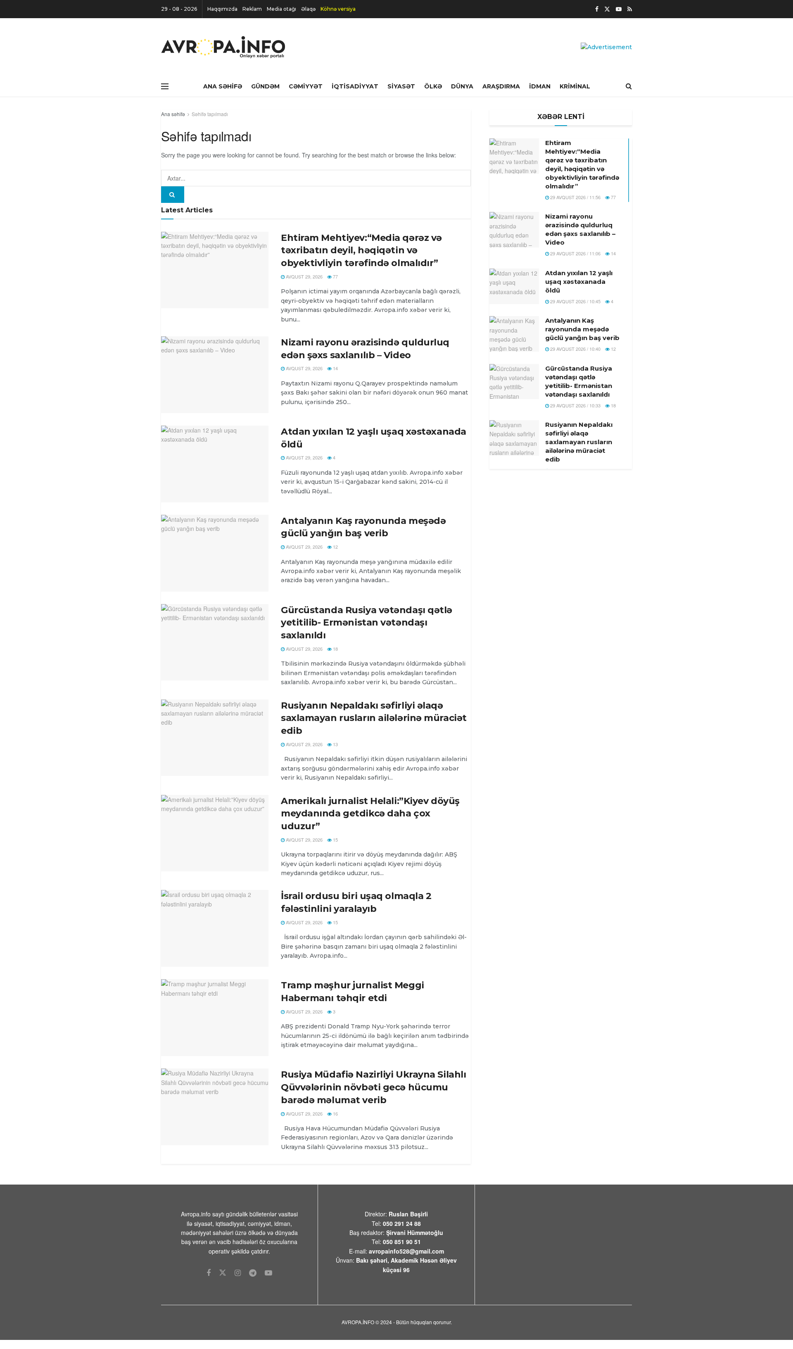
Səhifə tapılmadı (210, 113)
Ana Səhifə (222, 86)
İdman (540, 86)
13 (335, 744)
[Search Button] (172, 194)
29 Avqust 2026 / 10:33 (575, 405)
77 (335, 276)
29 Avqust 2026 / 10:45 (575, 301)
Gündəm (265, 86)
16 (335, 1113)
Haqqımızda (222, 9)
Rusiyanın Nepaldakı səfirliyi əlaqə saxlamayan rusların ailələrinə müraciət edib (374, 718)
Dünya (462, 86)
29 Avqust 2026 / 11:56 (575, 197)
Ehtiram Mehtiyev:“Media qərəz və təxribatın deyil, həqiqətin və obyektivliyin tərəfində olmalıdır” (361, 250)
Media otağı (281, 9)
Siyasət (401, 86)
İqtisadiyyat (355, 86)
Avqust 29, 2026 (304, 276)
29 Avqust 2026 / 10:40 (575, 348)
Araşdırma (501, 86)
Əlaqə (308, 9)
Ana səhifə (173, 113)
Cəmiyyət (306, 86)
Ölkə (433, 86)
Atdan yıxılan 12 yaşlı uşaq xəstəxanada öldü (579, 281)
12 (335, 546)
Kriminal (575, 86)
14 (335, 368)
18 (335, 648)
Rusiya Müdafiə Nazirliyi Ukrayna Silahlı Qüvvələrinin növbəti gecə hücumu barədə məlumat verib (373, 1087)
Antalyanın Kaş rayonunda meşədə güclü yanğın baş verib (582, 329)
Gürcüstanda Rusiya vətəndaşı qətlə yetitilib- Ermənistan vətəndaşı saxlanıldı (366, 622)
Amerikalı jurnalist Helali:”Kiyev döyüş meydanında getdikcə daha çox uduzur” (370, 813)
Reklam (252, 9)
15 (335, 839)
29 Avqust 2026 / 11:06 (575, 253)
